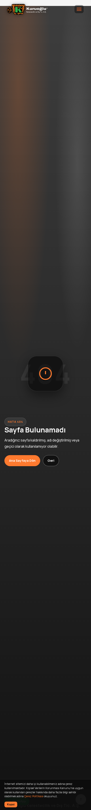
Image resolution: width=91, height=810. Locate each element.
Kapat (11, 804)
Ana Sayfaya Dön (22, 460)
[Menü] (79, 9)
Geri (50, 460)
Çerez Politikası (33, 796)
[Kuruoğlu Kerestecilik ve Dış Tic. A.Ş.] (27, 9)
